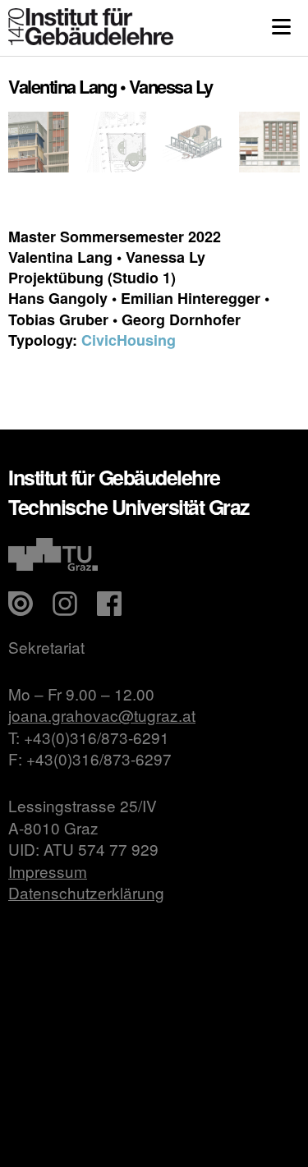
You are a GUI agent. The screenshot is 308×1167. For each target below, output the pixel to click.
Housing (146, 340)
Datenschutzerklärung (86, 892)
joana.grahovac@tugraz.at (101, 715)
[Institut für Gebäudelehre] (90, 39)
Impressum (47, 871)
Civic (99, 340)
